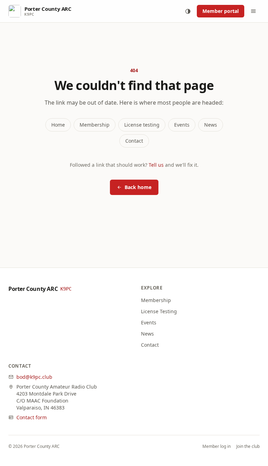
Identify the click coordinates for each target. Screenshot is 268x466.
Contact (134, 140)
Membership (95, 124)
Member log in (216, 446)
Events (181, 124)
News (210, 124)
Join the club (248, 446)
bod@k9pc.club (34, 377)
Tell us (156, 164)
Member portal (220, 11)
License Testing (159, 311)
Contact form (31, 417)
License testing (141, 124)
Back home (138, 187)
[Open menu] (253, 11)
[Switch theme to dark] (187, 11)
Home (58, 124)
